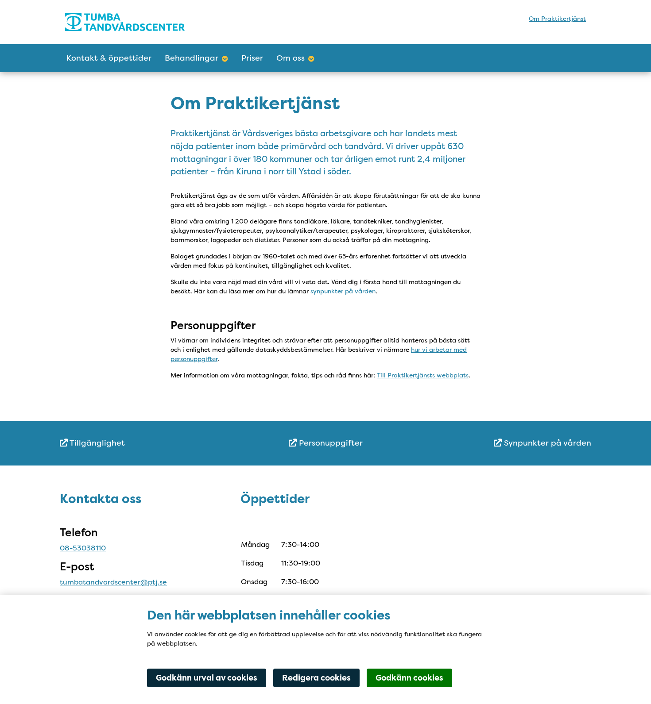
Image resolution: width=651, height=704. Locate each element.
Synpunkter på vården (546, 443)
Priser (252, 58)
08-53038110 (83, 548)
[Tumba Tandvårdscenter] (142, 22)
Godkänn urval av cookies (206, 678)
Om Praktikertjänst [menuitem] (557, 19)
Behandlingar (191, 58)
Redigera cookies (316, 678)
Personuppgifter (330, 443)
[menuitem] (148, 443)
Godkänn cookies (409, 678)
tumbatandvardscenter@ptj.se (113, 582)
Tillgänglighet (96, 443)
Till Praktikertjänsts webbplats (423, 375)
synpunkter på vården (343, 291)
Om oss (290, 58)
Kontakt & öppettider (108, 58)
